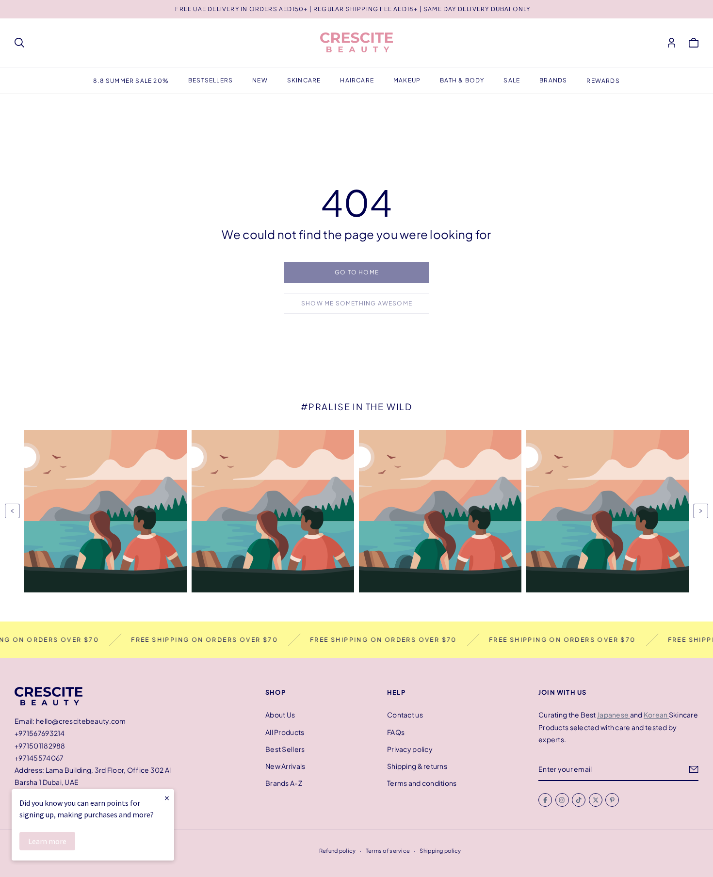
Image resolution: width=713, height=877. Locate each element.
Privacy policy (410, 748)
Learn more (47, 841)
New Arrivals (285, 766)
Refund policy (337, 850)
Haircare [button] (357, 80)
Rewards (602, 80)
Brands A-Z (283, 783)
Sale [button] (511, 80)
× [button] (166, 798)
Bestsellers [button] (210, 80)
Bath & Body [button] (462, 80)
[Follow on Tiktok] (578, 800)
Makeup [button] (407, 80)
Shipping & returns (417, 766)
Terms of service (388, 850)
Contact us (405, 714)
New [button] (260, 80)
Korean (656, 714)
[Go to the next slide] (701, 511)
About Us (280, 714)
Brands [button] (553, 80)
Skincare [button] (304, 80)
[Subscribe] (693, 768)
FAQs (396, 731)
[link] (356, 272)
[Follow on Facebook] (545, 800)
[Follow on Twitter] (595, 800)
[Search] (19, 43)
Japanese (613, 714)
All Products (284, 731)
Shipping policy (440, 850)
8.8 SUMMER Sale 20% (131, 80)
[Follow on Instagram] (562, 800)
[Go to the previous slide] (12, 511)
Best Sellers (285, 748)
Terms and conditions (422, 783)
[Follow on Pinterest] (612, 800)
